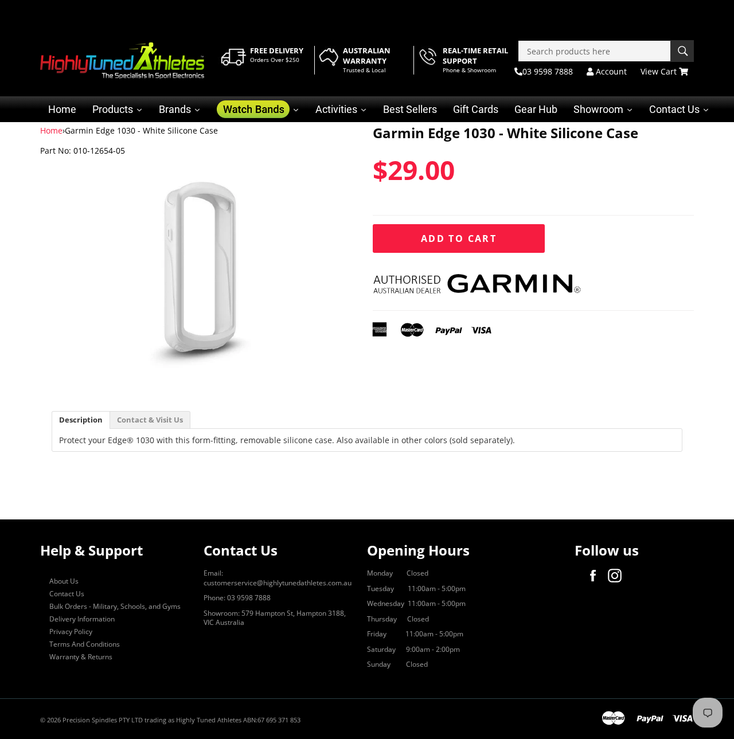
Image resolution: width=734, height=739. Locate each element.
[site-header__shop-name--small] (122, 60)
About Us (64, 581)
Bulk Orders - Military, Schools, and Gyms (115, 606)
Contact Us (66, 594)
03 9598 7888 (547, 71)
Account (610, 71)
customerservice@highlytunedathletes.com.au (278, 583)
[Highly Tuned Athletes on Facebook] (596, 575)
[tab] (81, 420)
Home (51, 130)
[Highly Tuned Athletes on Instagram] (617, 575)
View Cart (660, 71)
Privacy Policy (70, 631)
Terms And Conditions (84, 644)
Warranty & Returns (80, 657)
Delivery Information (82, 619)
